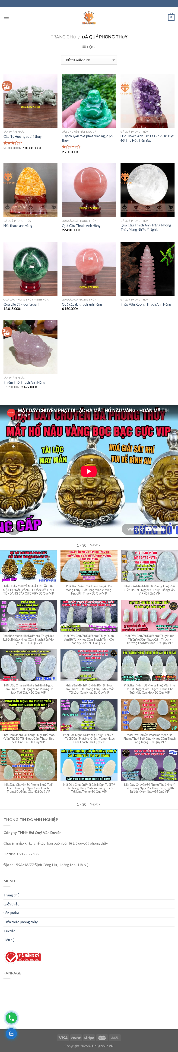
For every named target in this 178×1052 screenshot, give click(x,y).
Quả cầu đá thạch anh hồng (82, 304)
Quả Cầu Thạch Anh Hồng (81, 226)
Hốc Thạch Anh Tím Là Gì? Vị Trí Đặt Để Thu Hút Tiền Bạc (147, 138)
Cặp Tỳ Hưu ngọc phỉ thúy (22, 136)
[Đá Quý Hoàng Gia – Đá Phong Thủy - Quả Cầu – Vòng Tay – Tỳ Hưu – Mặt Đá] (89, 17)
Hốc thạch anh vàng (17, 226)
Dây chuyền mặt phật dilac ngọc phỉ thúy (87, 138)
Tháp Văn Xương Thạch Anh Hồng (146, 304)
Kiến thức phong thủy (20, 922)
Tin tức (9, 931)
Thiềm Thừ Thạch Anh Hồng (24, 382)
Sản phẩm (11, 913)
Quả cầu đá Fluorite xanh (21, 304)
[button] (94, 545)
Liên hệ (9, 939)
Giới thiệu (11, 904)
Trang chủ (63, 36)
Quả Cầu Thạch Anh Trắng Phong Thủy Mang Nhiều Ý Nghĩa (146, 227)
